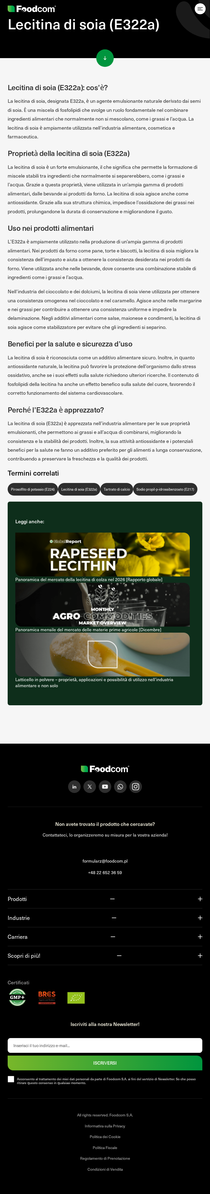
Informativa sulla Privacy (105, 1125)
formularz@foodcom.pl (105, 861)
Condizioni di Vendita (105, 1169)
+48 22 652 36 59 (105, 872)
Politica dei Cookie (105, 1136)
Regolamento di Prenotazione (105, 1158)
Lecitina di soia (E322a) (79, 489)
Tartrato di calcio (117, 489)
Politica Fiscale (105, 1147)
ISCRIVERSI (105, 1063)
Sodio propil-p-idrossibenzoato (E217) (165, 489)
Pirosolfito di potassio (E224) (33, 489)
